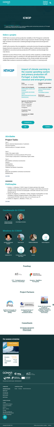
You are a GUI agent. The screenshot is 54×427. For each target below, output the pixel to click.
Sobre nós (5, 386)
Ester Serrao (21, 242)
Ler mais (7, 176)
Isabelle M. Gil (8, 255)
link (25, 126)
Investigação (11, 25)
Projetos (18, 25)
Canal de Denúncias (27, 388)
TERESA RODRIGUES (33, 242)
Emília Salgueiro (46, 242)
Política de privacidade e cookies (40, 425)
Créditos (49, 425)
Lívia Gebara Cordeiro (43, 92)
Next (53, 305)
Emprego (20, 388)
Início (5, 25)
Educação (5, 395)
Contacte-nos (28, 122)
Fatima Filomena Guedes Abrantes (8, 222)
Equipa (16, 388)
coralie (33, 255)
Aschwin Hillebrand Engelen (8, 243)
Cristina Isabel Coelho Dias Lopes (21, 256)
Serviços (5, 390)
